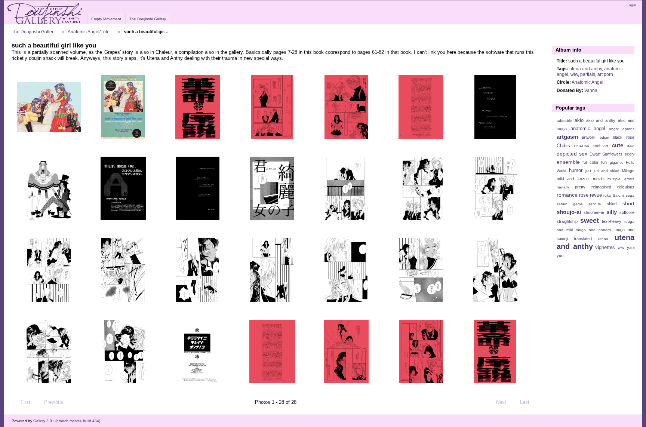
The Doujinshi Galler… (35, 31)
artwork (589, 137)
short (628, 203)
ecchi (629, 154)
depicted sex (572, 154)
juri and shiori (606, 171)
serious (594, 204)
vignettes (605, 247)
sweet (589, 220)
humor (575, 170)
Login (631, 5)
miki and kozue (573, 178)
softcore (626, 212)
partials (587, 74)
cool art (600, 146)
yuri (560, 255)
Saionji (618, 195)
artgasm (567, 136)
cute (617, 145)
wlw (574, 74)
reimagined (601, 187)
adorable (564, 121)
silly (611, 212)
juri (588, 170)
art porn (605, 74)
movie (598, 178)
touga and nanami (593, 230)
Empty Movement (106, 19)
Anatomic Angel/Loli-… (91, 31)
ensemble (568, 162)
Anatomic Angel (587, 82)
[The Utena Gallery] (45, 14)
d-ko (630, 146)
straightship (567, 221)
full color (590, 162)
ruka (607, 195)
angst (614, 129)
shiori (611, 204)
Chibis (563, 145)
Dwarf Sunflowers (606, 154)
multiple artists (620, 179)
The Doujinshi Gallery (147, 19)
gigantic (616, 162)
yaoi (630, 247)
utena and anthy (585, 68)
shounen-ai (594, 212)
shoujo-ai (569, 212)
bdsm (604, 137)
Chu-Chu (581, 146)
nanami (563, 187)
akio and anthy (600, 120)
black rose (623, 137)
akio (579, 120)
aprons (628, 129)
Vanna (590, 90)
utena (603, 239)
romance (567, 195)
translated (583, 238)
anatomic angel (588, 128)
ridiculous (625, 187)
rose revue (590, 195)
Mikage (628, 171)
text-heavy (611, 221)
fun (604, 162)
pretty (580, 187)
